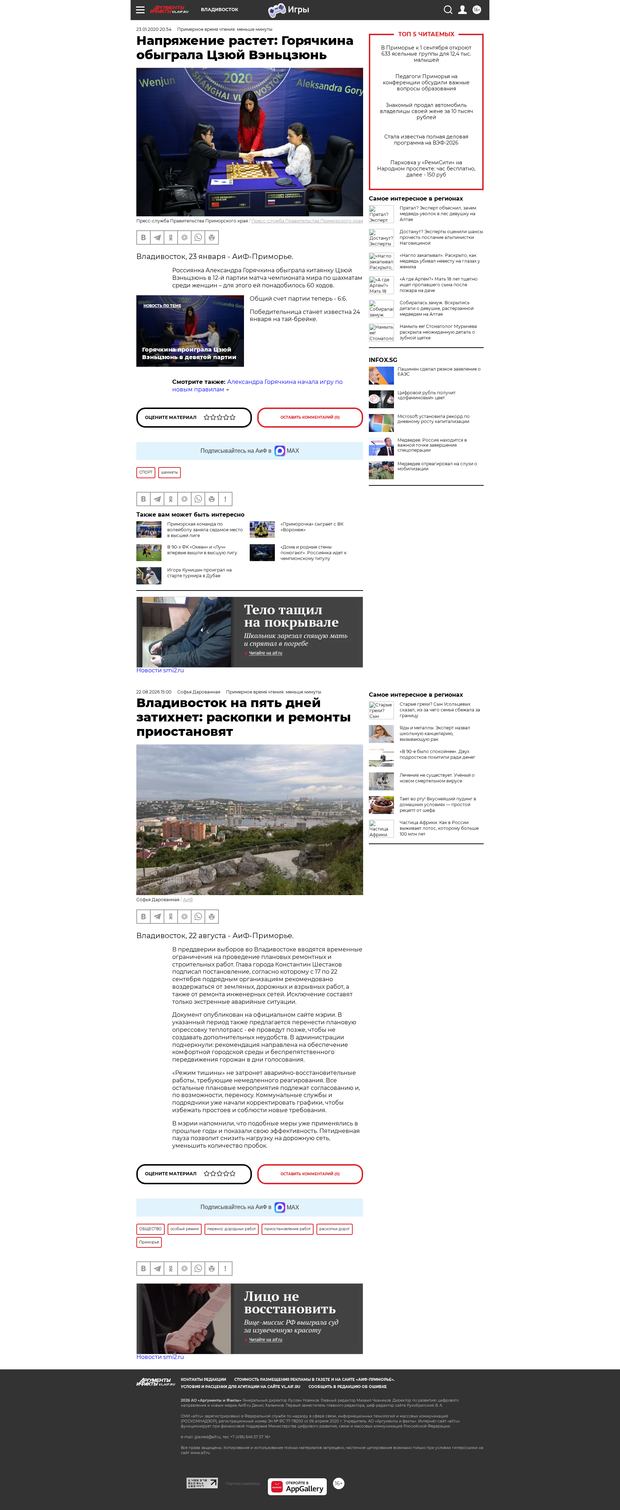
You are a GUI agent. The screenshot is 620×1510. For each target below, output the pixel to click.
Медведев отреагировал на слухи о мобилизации (437, 466)
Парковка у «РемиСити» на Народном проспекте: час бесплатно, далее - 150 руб (426, 169)
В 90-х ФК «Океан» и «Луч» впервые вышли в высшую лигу (202, 549)
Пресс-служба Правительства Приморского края (307, 221)
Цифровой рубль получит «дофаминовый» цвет (427, 395)
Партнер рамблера (243, 1483)
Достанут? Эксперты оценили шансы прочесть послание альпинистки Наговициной (441, 237)
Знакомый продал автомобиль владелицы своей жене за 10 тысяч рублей (426, 111)
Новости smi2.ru (160, 670)
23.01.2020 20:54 (154, 29)
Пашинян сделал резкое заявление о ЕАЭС (439, 372)
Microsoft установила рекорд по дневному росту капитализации (434, 419)
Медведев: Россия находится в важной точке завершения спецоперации (432, 445)
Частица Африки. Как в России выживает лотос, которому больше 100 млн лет (439, 828)
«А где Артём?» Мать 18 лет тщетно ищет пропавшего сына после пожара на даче (439, 284)
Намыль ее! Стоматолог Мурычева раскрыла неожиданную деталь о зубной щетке (438, 332)
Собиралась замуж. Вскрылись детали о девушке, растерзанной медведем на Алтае (437, 308)
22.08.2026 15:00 (154, 692)
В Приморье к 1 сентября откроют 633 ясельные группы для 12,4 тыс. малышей (426, 54)
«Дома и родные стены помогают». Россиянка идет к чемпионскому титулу (314, 552)
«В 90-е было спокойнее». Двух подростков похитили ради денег (437, 754)
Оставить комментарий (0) (310, 417)
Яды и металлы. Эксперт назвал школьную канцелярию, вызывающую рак (435, 733)
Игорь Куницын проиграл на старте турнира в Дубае (199, 572)
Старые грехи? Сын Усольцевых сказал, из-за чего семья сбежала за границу (440, 709)
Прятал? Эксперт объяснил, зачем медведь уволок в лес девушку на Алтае (438, 213)
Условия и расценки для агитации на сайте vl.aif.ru (240, 1386)
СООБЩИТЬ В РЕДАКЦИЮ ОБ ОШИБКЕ (348, 1386)
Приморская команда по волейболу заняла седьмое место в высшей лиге (205, 529)
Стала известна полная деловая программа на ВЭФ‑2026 (426, 140)
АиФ (188, 899)
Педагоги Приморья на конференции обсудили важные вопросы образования (426, 83)
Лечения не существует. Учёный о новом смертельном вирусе (437, 778)
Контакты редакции (203, 1379)
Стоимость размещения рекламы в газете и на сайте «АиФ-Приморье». (314, 1379)
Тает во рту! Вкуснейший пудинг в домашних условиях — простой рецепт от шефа (438, 804)
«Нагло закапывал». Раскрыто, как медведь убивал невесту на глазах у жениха (440, 261)
